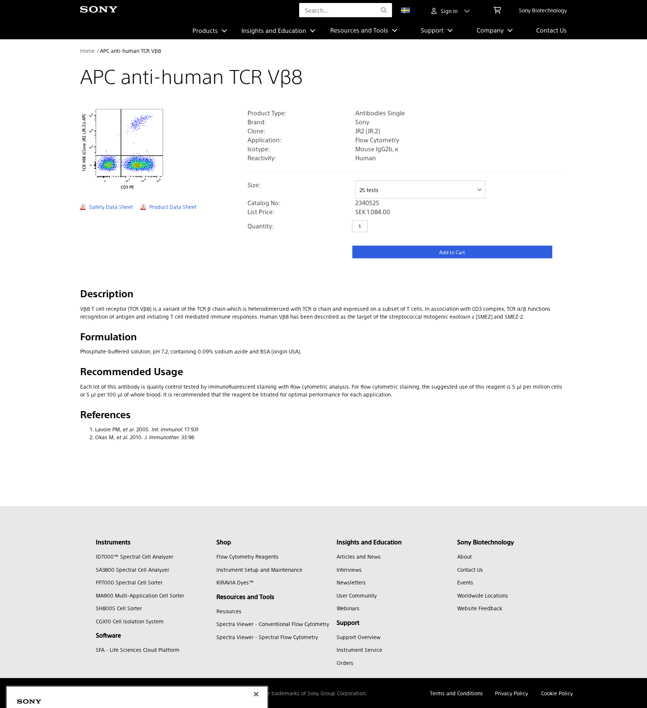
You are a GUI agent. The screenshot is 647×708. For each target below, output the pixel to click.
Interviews (349, 569)
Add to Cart (452, 252)
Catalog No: (263, 203)
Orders (345, 662)
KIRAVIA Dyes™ (235, 582)
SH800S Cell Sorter (119, 608)
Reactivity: (261, 158)
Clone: (256, 131)
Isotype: (258, 149)
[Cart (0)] (497, 10)
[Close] (256, 649)
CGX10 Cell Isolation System (130, 621)
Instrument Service (359, 649)
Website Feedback (479, 608)
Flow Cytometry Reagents (247, 556)
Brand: (256, 122)
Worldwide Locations (482, 595)
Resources (229, 611)
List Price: (260, 212)
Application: (264, 140)
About (464, 556)
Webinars (348, 608)
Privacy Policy (511, 693)
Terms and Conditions (456, 693)
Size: (254, 185)
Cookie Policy (557, 693)
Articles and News (359, 556)
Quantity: (260, 226)
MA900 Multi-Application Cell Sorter (140, 595)
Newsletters (351, 582)
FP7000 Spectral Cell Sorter (129, 582)
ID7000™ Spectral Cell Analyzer (134, 556)
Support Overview (358, 636)
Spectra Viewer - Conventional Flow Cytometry (272, 623)
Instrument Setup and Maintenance (259, 569)
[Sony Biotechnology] (99, 10)
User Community (357, 595)
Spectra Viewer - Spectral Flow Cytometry (267, 636)
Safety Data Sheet (111, 206)
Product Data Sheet (173, 206)
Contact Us (551, 30)
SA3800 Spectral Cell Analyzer (132, 569)
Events (465, 582)
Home (87, 50)
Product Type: (266, 113)
